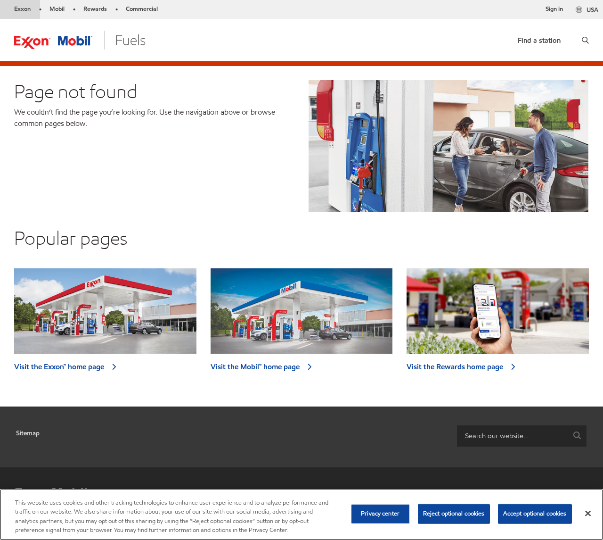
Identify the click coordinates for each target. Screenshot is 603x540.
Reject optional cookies (454, 513)
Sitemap (28, 433)
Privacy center (380, 513)
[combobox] (522, 436)
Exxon (22, 9)
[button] (585, 40)
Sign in (554, 9)
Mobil (57, 9)
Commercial (142, 9)
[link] (539, 38)
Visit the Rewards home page (455, 367)
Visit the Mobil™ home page (255, 367)
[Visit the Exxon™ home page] (105, 314)
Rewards (95, 9)
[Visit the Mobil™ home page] (302, 314)
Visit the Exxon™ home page (59, 367)
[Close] (588, 513)
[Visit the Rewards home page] (498, 314)
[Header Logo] (80, 39)
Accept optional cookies (535, 513)
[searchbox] (512, 436)
